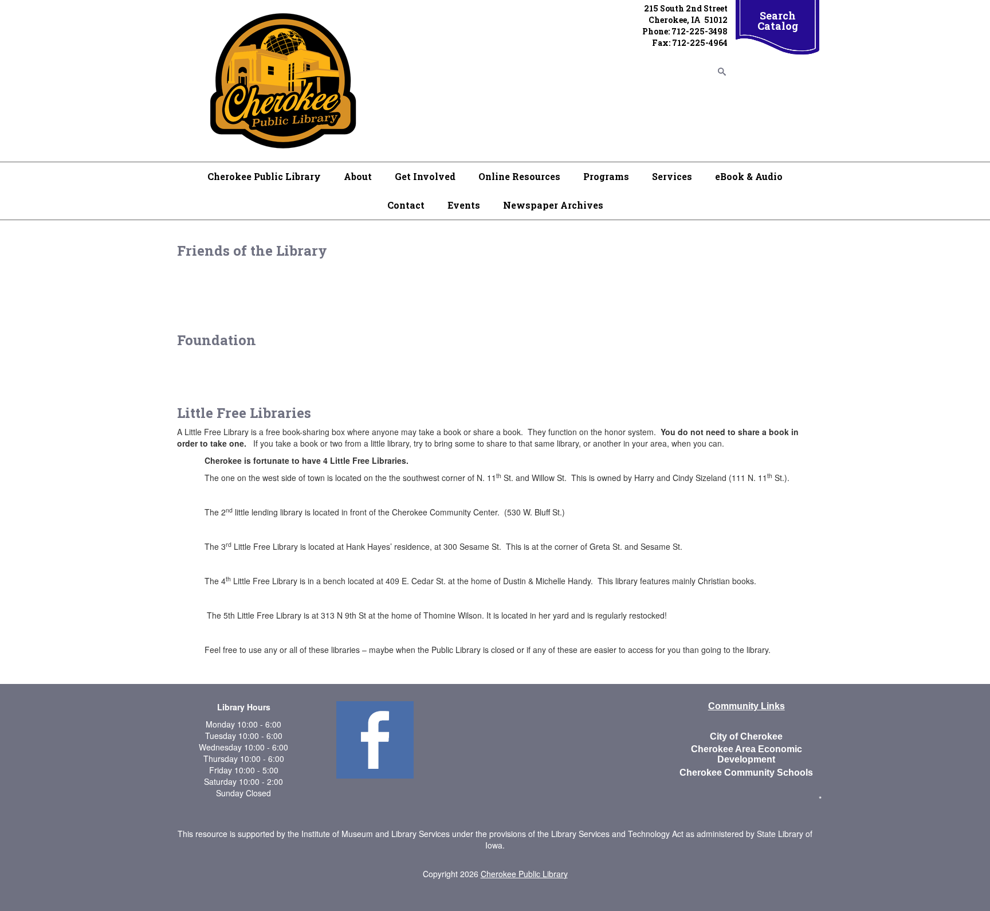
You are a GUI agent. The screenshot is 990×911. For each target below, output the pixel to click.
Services (672, 176)
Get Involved (425, 176)
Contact (406, 205)
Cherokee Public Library (264, 176)
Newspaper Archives (553, 205)
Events (463, 205)
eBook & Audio (749, 176)
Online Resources (519, 176)
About (358, 176)
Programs (606, 176)
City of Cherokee (746, 736)
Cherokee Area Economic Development (746, 754)
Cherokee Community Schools (746, 772)
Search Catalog (777, 21)
